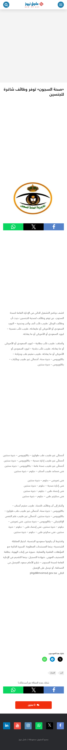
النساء (52, 673)
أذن (61, 673)
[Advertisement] (33, 45)
